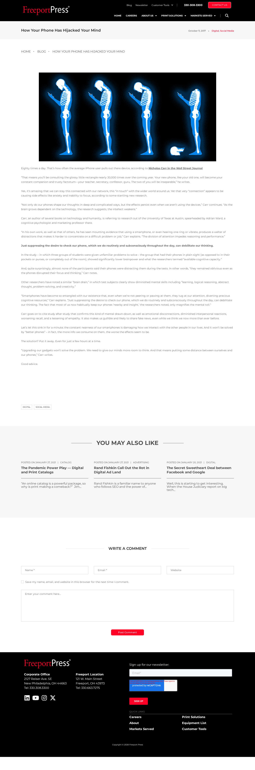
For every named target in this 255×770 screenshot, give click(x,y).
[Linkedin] (27, 698)
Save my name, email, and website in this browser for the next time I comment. (77, 582)
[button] (227, 16)
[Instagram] (44, 698)
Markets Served (201, 15)
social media (43, 407)
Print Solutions (172, 15)
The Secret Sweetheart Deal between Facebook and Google (199, 470)
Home (117, 15)
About (134, 723)
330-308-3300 (193, 5)
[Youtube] (36, 698)
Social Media (227, 30)
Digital (215, 30)
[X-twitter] (53, 698)
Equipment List (194, 723)
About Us (147, 15)
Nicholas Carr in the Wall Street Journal (176, 168)
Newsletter (142, 5)
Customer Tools (160, 5)
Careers (131, 15)
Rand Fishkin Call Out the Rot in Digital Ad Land (121, 470)
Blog (129, 5)
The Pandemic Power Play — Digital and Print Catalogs (52, 470)
